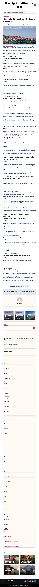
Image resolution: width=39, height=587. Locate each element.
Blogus (22, 585)
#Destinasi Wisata (18, 24)
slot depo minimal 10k (7, 536)
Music (5, 496)
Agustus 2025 (6, 381)
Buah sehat (6, 431)
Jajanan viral (6, 473)
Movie (5, 494)
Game (5, 461)
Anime (5, 423)
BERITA (5, 426)
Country (5, 446)
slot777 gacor (6, 543)
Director (5, 448)
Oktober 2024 (6, 406)
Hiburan (5, 466)
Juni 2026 (5, 363)
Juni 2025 (5, 386)
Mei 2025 (5, 388)
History (5, 468)
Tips (4, 514)
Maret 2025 (6, 393)
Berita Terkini (6, 428)
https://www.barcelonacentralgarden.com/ (11, 541)
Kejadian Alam (6, 476)
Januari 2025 (6, 398)
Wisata (5, 521)
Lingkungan (6, 489)
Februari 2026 (6, 368)
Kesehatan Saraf (7, 481)
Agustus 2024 (6, 411)
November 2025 (6, 373)
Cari (5, 324)
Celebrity (5, 433)
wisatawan (6, 524)
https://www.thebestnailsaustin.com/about (11, 546)
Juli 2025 (5, 383)
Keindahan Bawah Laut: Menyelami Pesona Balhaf (19, 315)
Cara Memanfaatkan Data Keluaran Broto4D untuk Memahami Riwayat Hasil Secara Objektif (19, 339)
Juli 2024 (5, 413)
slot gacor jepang (7, 506)
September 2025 (7, 378)
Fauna (5, 451)
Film (4, 456)
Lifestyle (5, 486)
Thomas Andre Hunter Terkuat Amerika (11, 344)
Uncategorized (6, 519)
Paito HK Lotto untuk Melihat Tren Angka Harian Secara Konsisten (11, 573)
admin (7, 24)
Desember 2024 (6, 401)
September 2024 (7, 408)
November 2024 (6, 403)
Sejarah (5, 504)
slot (4, 531)
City (4, 436)
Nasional (5, 499)
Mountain (5, 491)
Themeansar (27, 585)
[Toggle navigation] (3, 5)
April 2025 (5, 391)
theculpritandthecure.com (8, 46)
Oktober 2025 (6, 376)
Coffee (5, 441)
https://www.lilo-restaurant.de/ (9, 538)
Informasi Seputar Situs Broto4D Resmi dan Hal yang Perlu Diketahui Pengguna (18, 335)
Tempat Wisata (6, 16)
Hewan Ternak (6, 463)
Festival (5, 453)
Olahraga (5, 501)
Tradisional (6, 516)
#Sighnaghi (26, 24)
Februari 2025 (6, 396)
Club (4, 438)
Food (4, 458)
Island (5, 471)
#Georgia (22, 24)
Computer (5, 443)
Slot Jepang (6, 509)
